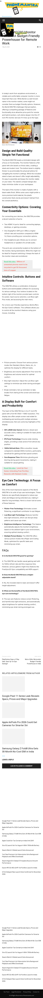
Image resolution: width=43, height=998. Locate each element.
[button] (3, 20)
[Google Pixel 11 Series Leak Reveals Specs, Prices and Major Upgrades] (21, 684)
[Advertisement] (21, 71)
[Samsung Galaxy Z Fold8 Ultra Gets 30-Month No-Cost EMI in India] (21, 736)
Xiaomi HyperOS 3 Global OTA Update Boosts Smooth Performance (20, 862)
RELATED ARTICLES (11, 673)
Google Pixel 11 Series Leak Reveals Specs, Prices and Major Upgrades (20, 822)
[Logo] (7, 36)
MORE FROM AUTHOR (30, 673)
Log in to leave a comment (21, 766)
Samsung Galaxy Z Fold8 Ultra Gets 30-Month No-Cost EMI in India (21, 835)
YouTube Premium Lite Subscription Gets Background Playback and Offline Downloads (20, 855)
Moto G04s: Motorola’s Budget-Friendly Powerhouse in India (33, 661)
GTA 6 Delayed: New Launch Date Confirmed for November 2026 (21, 873)
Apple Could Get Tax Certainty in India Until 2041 (18, 840)
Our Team (6, 992)
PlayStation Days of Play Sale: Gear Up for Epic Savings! (10, 661)
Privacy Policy (27, 992)
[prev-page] (3, 756)
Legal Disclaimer (16, 992)
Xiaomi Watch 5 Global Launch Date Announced (18, 850)
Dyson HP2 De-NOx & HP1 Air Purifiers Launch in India (19, 868)
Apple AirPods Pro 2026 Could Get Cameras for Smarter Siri (20, 828)
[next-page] (4, 756)
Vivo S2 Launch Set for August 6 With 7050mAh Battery (20, 845)
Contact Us (36, 992)
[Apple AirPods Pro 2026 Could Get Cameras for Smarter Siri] (21, 710)
